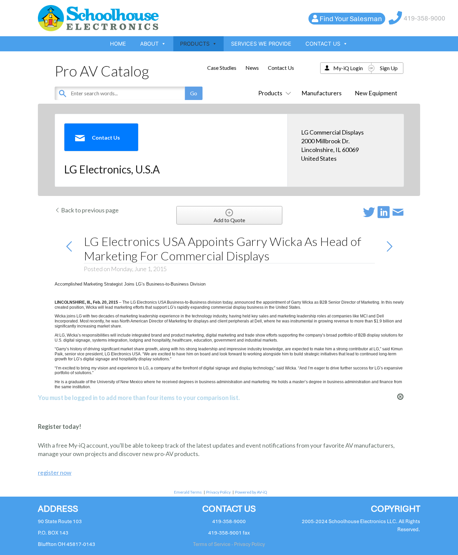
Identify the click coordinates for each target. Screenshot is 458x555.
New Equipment (376, 93)
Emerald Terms (188, 492)
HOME (118, 43)
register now (54, 472)
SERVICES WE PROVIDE (261, 43)
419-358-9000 (424, 18)
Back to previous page (89, 210)
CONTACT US (322, 43)
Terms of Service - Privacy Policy (229, 544)
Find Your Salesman (351, 18)
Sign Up (389, 68)
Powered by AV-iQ (251, 492)
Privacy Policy (218, 492)
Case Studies (221, 67)
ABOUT (149, 43)
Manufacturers (321, 93)
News (252, 67)
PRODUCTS (195, 43)
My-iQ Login (348, 68)
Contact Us (281, 67)
